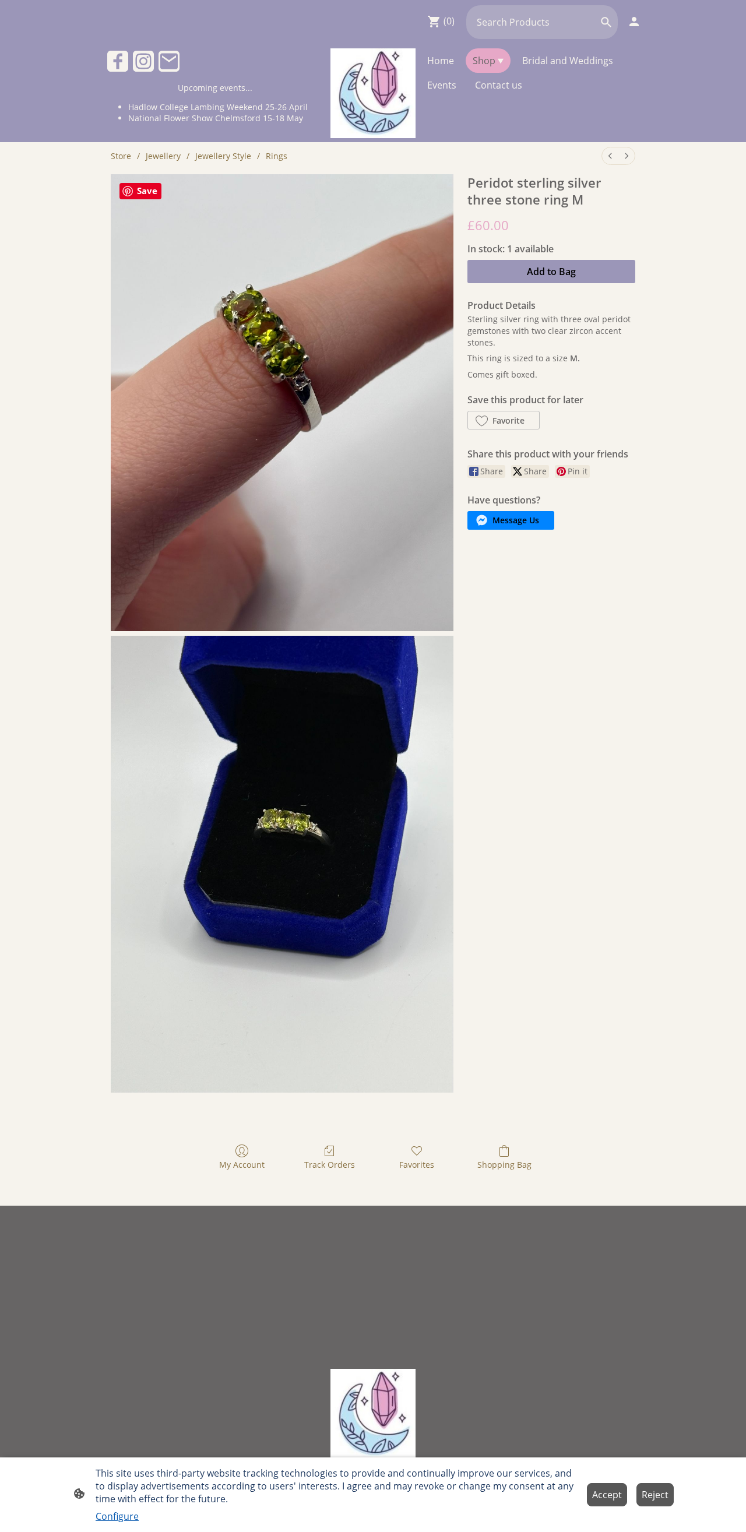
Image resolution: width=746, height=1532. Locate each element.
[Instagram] (143, 61)
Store (121, 155)
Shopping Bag (504, 1164)
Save (147, 190)
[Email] (169, 61)
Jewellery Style (223, 155)
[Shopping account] (634, 22)
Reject (655, 1494)
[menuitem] (610, 155)
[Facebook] (117, 61)
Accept (607, 1494)
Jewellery (163, 155)
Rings (276, 155)
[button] (606, 22)
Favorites (416, 1164)
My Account (242, 1164)
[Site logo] (373, 93)
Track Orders (329, 1164)
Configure (117, 1516)
